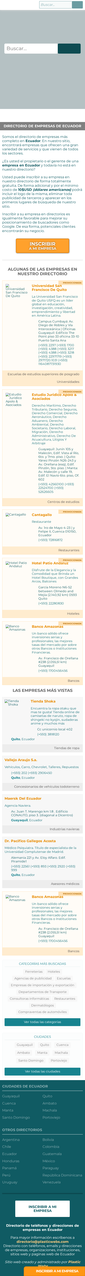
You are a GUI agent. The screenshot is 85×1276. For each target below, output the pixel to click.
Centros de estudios (63, 502)
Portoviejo (59, 1060)
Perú (6, 1175)
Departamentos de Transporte (43, 992)
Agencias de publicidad (33, 978)
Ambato (23, 1053)
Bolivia (48, 1140)
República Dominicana (62, 1175)
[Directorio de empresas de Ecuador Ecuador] (6, 5)
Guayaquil (19, 820)
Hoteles (73, 614)
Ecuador (9, 1154)
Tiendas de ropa (66, 748)
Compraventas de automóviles (42, 1012)
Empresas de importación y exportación (42, 985)
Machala (61, 1053)
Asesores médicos (65, 884)
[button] (77, 4)
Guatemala (52, 1154)
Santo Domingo (30, 1060)
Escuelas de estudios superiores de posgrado (43, 374)
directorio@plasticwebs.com (43, 1242)
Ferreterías (33, 972)
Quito (15, 739)
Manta (42, 1053)
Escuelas (64, 978)
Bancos (73, 681)
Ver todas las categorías (42, 1022)
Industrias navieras (64, 829)
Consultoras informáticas (29, 999)
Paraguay (50, 1168)
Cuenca (62, 1045)
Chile (6, 1147)
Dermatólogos (42, 1005)
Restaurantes (68, 550)
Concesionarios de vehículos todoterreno (46, 787)
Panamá (9, 1168)
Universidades (68, 382)
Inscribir (42, 246)
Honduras (10, 1161)
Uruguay (9, 1182)
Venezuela (51, 1182)
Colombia (50, 1147)
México (48, 1161)
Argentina (11, 1140)
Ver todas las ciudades (42, 1071)
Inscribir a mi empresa (56, 1271)
